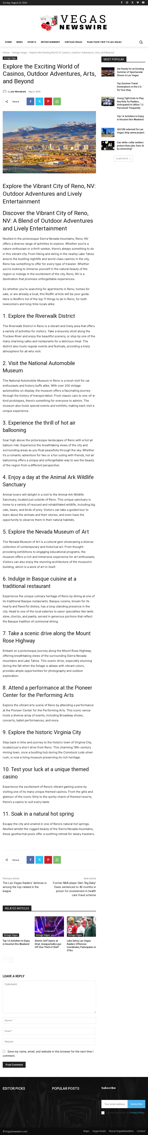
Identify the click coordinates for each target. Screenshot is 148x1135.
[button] (140, 42)
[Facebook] (121, 3)
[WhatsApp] (57, 101)
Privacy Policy (137, 1112)
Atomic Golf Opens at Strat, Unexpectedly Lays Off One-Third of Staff (48, 944)
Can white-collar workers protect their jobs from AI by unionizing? (130, 145)
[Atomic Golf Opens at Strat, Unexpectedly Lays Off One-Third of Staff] (49, 926)
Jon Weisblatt (18, 91)
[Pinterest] (48, 101)
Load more (122, 158)
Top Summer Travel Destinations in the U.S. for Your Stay (129, 86)
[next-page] (11, 959)
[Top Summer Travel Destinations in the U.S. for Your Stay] (107, 86)
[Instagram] (127, 3)
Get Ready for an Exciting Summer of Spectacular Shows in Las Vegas (130, 72)
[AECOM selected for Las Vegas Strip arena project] (107, 132)
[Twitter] (132, 3)
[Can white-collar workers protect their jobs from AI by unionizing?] (107, 145)
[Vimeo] (137, 3)
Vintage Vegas (19, 52)
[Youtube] (143, 3)
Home (6, 52)
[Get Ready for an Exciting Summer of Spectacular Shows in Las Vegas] (107, 72)
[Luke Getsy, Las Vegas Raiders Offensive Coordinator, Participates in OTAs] (81, 926)
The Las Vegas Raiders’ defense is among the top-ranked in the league (25, 887)
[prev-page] (5, 959)
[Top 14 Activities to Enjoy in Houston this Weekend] (17, 926)
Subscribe (136, 1103)
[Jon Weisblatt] (5, 92)
